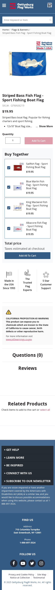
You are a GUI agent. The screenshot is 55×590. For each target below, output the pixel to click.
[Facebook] (13, 563)
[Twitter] (32, 563)
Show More (46, 126)
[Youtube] (23, 563)
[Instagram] (41, 563)
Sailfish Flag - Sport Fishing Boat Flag (37, 165)
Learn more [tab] (15, 458)
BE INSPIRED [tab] (14, 465)
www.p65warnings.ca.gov (19, 339)
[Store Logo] (21, 6)
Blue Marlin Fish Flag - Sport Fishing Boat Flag (37, 185)
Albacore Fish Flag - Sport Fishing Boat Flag (36, 226)
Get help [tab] (12, 450)
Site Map (41, 574)
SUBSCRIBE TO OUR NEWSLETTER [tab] (28, 481)
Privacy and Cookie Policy (21, 574)
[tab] (27, 355)
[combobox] (27, 19)
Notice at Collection (20, 577)
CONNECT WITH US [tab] (19, 473)
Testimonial (39, 577)
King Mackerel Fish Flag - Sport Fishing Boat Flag (37, 205)
